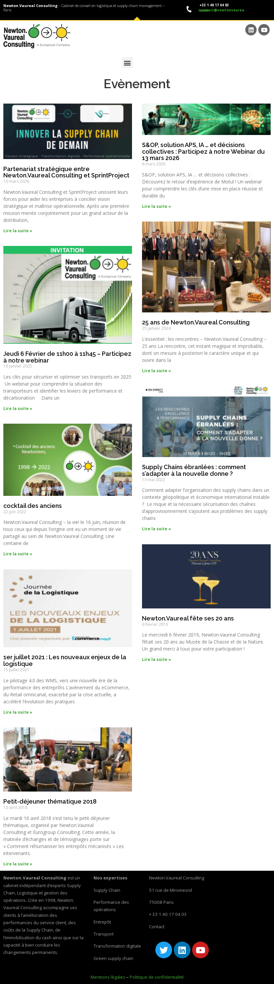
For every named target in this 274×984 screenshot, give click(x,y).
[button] (127, 62)
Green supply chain (113, 958)
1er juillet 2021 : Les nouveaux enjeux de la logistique (64, 660)
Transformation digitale (117, 946)
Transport (104, 934)
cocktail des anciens (32, 505)
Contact (156, 927)
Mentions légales (108, 977)
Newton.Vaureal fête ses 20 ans (188, 618)
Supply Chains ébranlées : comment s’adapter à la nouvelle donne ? (194, 470)
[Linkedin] (251, 29)
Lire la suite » (17, 231)
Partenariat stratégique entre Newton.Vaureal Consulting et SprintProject (66, 172)
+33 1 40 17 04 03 (213, 5)
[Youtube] (264, 29)
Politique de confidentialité (157, 977)
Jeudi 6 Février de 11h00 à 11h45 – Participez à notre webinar (67, 357)
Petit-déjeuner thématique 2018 (50, 801)
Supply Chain (107, 890)
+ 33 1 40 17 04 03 (168, 914)
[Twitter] (163, 950)
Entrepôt (102, 922)
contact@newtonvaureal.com (221, 10)
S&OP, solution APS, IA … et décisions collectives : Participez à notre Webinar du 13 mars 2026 (203, 151)
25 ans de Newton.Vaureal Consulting (196, 322)
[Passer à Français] (264, 64)
